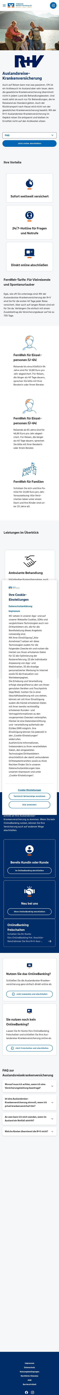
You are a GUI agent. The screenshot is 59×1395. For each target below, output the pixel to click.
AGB (29, 1380)
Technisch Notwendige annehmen (29, 796)
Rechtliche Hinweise (29, 1376)
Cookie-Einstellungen (29, 790)
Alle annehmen (29, 805)
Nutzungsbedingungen (29, 1372)
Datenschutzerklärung (20, 606)
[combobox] (29, 135)
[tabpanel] (29, 580)
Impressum (29, 1363)
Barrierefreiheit (29, 1384)
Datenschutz (29, 1367)
